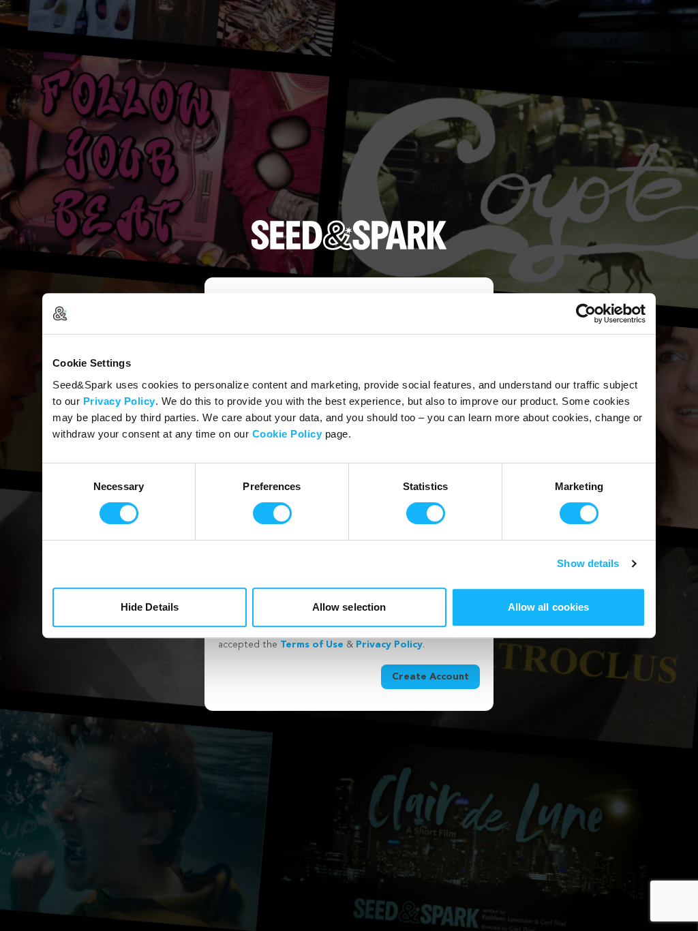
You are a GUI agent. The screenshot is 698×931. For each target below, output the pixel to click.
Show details (588, 563)
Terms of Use (312, 645)
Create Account (430, 677)
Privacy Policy (119, 401)
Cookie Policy (287, 434)
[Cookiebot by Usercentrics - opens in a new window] (586, 313)
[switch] (272, 513)
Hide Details (150, 607)
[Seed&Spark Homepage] (349, 248)
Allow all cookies (549, 607)
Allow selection (349, 607)
